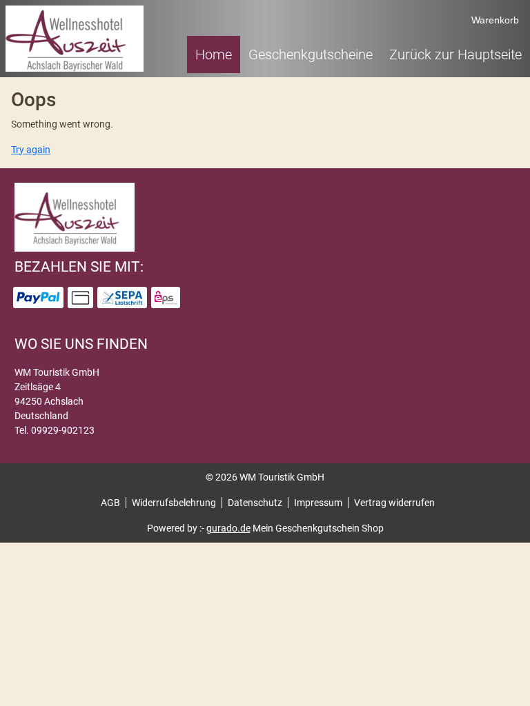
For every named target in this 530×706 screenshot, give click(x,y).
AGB (110, 502)
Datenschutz (255, 502)
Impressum (318, 502)
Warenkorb (495, 20)
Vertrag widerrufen (394, 502)
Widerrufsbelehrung (174, 502)
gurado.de (228, 528)
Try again (30, 149)
